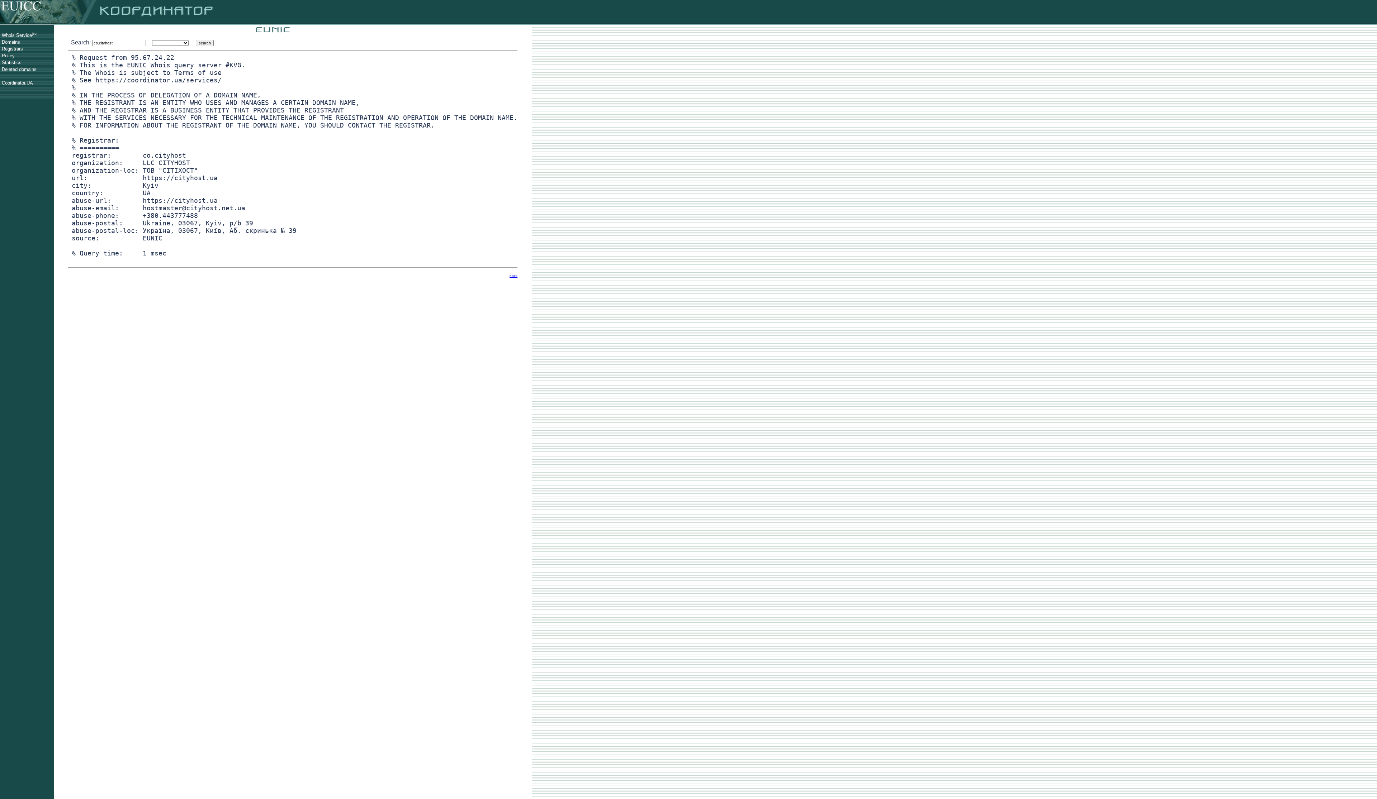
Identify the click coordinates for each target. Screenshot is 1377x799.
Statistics (12, 62)
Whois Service (20, 35)
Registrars (12, 49)
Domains (11, 42)
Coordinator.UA (17, 83)
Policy (8, 55)
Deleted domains (19, 69)
